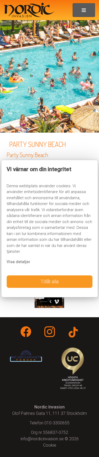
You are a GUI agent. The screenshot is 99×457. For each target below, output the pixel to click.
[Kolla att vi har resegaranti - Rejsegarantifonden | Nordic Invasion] (26, 356)
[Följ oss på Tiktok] (73, 333)
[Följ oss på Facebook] (25, 332)
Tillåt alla (50, 281)
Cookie (49, 445)
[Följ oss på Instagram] (49, 332)
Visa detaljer (18, 261)
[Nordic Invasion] (27, 10)
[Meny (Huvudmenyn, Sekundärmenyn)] (84, 10)
